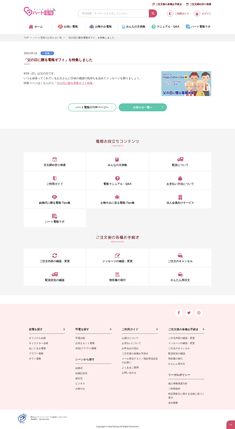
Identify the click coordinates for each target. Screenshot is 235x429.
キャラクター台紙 (38, 343)
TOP (26, 37)
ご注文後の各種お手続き (169, 4)
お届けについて (130, 338)
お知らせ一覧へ (142, 107)
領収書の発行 (175, 358)
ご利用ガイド (130, 329)
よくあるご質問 (130, 367)
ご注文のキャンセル (179, 348)
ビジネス (80, 383)
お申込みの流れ (130, 348)
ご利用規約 (174, 388)
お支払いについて (131, 343)
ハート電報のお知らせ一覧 (47, 37)
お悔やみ (80, 388)
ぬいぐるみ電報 (37, 348)
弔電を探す (82, 329)
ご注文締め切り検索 (200, 4)
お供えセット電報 (85, 343)
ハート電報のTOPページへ (92, 107)
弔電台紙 (80, 338)
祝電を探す (36, 329)
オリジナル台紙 (37, 338)
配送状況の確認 (176, 353)
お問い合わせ (129, 372)
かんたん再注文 (176, 363)
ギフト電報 (35, 358)
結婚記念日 (81, 373)
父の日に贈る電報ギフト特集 (75, 83)
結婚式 (79, 368)
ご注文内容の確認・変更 (181, 338)
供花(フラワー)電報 (85, 348)
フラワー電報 (36, 353)
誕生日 (79, 378)
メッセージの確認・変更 (181, 343)
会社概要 (173, 402)
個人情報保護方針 (178, 383)
